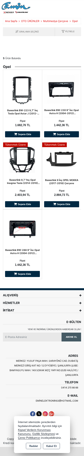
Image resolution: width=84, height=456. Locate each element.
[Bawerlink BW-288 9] (22, 229)
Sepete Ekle (24, 134)
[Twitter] (39, 414)
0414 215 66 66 (69, 387)
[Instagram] (45, 414)
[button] (68, 31)
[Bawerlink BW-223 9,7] (22, 89)
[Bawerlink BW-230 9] (61, 89)
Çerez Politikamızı (29, 437)
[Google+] (51, 414)
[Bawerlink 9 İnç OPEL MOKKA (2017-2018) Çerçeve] (61, 159)
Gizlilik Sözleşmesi (43, 433)
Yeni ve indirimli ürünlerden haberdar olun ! (54, 329)
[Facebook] (32, 414)
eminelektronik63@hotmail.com (57, 400)
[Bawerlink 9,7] (22, 159)
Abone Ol (71, 337)
